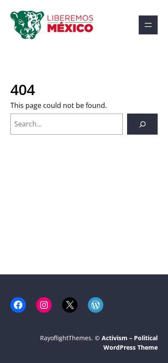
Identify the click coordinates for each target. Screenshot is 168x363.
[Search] (142, 124)
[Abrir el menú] (148, 24)
